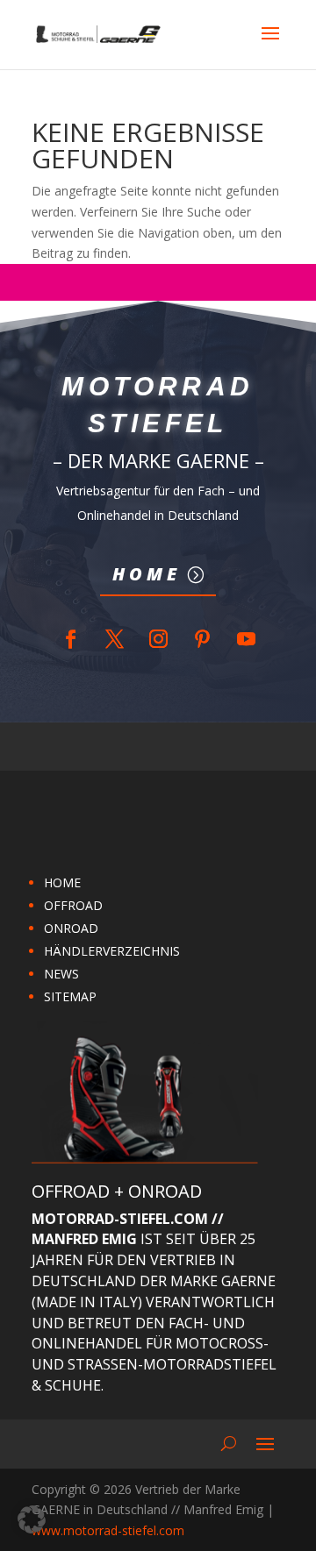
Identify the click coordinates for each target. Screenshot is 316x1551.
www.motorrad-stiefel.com (108, 1530)
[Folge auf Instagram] (158, 639)
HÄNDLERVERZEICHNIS (112, 951)
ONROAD (71, 928)
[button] (31, 1519)
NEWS (61, 973)
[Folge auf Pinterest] (201, 639)
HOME (62, 882)
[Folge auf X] (114, 639)
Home (146, 574)
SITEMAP (70, 996)
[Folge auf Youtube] (245, 639)
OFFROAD (73, 905)
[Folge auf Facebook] (70, 639)
